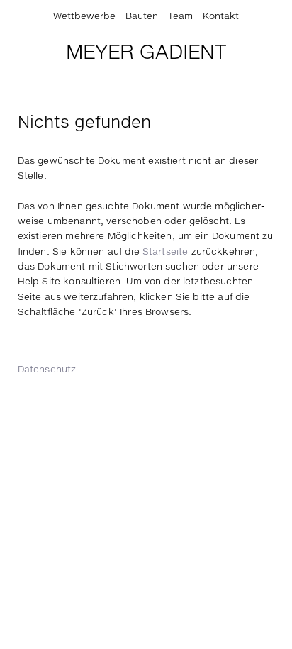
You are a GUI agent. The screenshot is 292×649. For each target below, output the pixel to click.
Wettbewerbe (84, 16)
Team (180, 16)
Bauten (141, 16)
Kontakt (221, 16)
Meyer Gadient (146, 53)
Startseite (165, 252)
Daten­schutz (47, 370)
